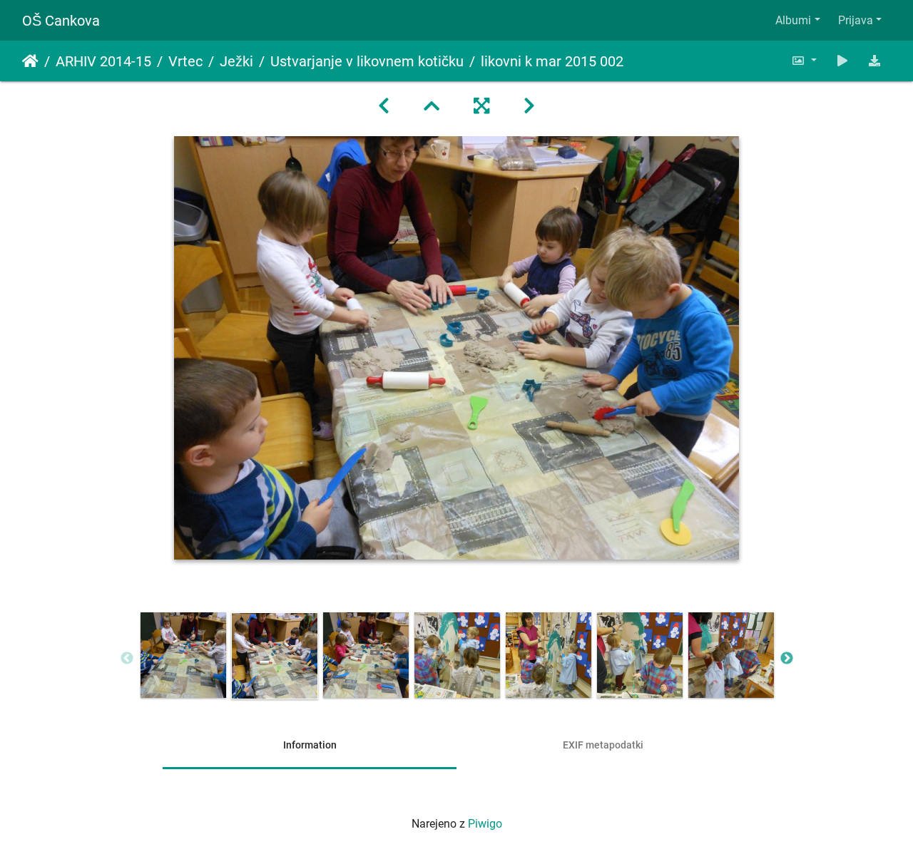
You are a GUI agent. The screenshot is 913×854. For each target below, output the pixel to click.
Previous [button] (127, 659)
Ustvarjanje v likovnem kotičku (367, 61)
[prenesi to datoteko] (874, 61)
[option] (183, 655)
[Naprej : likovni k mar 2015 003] (529, 106)
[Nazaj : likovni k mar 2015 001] (384, 106)
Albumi (793, 20)
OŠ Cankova (61, 20)
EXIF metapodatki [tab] (603, 745)
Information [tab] (310, 745)
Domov (30, 61)
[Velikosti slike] (804, 61)
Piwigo (485, 823)
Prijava (855, 20)
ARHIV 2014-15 (103, 61)
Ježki (236, 61)
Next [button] (787, 659)
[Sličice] (431, 106)
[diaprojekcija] (842, 61)
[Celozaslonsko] (481, 106)
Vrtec (185, 61)
